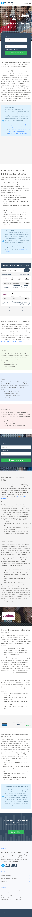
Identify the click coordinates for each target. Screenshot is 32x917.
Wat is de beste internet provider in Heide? (19, 129)
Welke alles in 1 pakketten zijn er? (16, 131)
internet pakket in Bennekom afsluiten (11, 341)
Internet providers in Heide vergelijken (17, 124)
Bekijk (25, 287)
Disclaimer (4, 881)
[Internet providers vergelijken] (8, 3)
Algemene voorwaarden (9, 878)
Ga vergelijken (16, 832)
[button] (1, 616)
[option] (8, 616)
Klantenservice (6, 875)
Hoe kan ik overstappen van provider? (17, 133)
